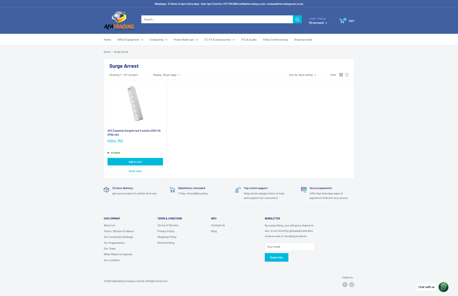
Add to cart (135, 161)
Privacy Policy (166, 231)
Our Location (112, 260)
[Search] (297, 19)
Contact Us (218, 225)
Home (107, 39)
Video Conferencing (275, 39)
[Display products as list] (347, 74)
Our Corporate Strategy (118, 236)
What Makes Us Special (118, 254)
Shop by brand (303, 39)
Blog (214, 231)
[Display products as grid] (341, 74)
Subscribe (276, 257)
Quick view (135, 171)
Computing (157, 39)
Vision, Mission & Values (119, 231)
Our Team (110, 248)
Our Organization (114, 242)
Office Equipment (128, 39)
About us (109, 225)
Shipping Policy (167, 236)
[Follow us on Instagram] (351, 284)
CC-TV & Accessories (217, 39)
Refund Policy (166, 242)
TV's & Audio (249, 39)
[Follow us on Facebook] (344, 284)
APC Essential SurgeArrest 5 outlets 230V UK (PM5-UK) (134, 132)
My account (316, 22)
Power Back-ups (184, 39)
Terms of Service (168, 225)
